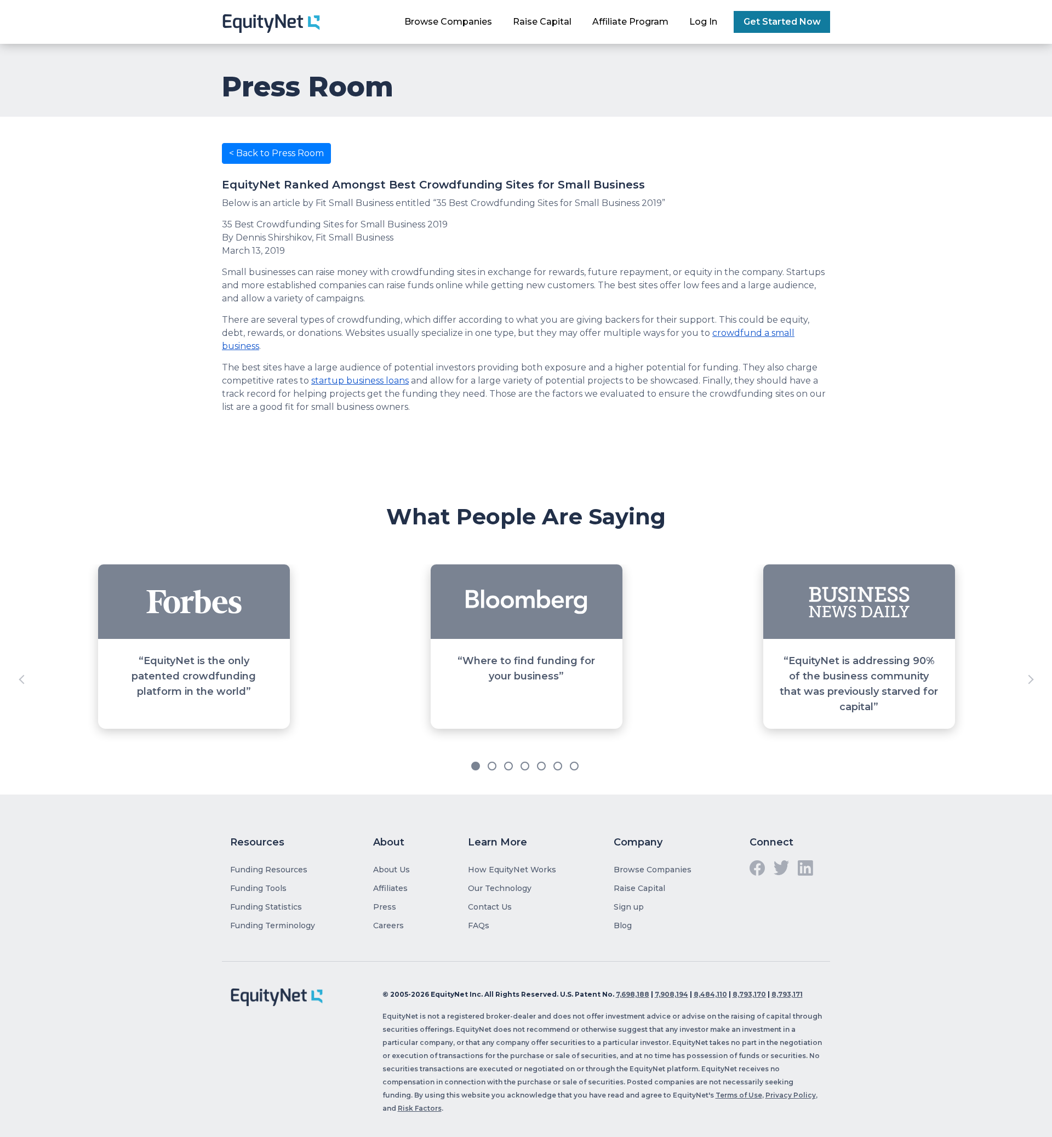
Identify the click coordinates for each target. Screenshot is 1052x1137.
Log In (703, 21)
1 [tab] (476, 767)
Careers (388, 925)
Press (384, 907)
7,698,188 (632, 994)
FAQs (478, 925)
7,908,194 (671, 994)
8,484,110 (710, 994)
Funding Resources (268, 870)
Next (1030, 679)
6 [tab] (558, 767)
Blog (623, 925)
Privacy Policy (790, 1095)
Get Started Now (782, 21)
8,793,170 (749, 994)
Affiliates (390, 888)
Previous (21, 679)
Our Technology (499, 888)
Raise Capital (542, 21)
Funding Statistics (266, 907)
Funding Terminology (272, 925)
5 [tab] (542, 767)
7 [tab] (575, 767)
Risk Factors (420, 1108)
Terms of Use (739, 1095)
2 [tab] (493, 767)
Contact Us (490, 907)
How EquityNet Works (512, 870)
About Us (391, 870)
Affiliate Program (630, 21)
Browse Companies (448, 21)
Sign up (629, 907)
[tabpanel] (526, 679)
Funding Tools (258, 888)
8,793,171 (787, 994)
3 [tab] (509, 767)
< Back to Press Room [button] (276, 153)
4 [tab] (526, 767)
